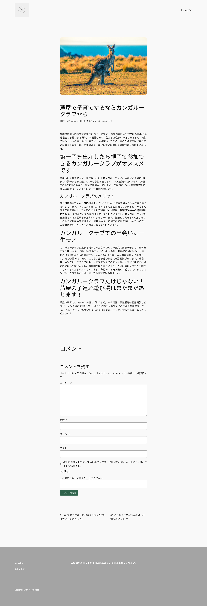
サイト (63, 448)
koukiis (80, 121)
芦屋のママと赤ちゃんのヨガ (99, 121)
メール (65, 434)
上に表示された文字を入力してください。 (82, 478)
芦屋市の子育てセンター (73, 178)
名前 (64, 420)
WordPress (34, 589)
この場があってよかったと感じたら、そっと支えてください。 (104, 562)
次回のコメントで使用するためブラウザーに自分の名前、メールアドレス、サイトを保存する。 (105, 463)
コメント (66, 383)
